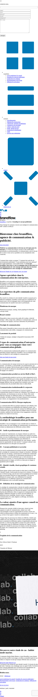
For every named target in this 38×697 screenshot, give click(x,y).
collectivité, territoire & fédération (16, 123)
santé (8, 131)
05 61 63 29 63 (4, 685)
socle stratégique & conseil (14, 75)
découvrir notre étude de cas (8, 662)
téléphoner (7, 676)
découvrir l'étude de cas (6, 271)
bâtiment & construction (13, 122)
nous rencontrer (4, 245)
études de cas (7, 207)
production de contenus (13, 78)
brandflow (3, 222)
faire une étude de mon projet (8, 357)
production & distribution (14, 130)
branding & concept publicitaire (16, 77)
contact (2, 696)
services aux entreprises (13, 133)
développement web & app (14, 80)
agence (5, 170)
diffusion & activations (13, 82)
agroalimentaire (11, 120)
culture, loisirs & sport (13, 127)
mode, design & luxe (13, 128)
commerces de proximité (14, 125)
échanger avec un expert (20, 271)
